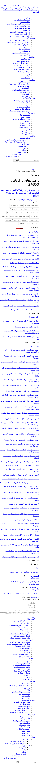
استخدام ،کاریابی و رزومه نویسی (18, 24)
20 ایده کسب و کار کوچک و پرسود (27, 520)
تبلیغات (32, 603)
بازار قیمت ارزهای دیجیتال (16, 140)
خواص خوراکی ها (24, 82)
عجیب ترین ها (25, 117)
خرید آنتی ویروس (34, 220)
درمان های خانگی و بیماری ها (19, 84)
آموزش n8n (20, 209)
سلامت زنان (26, 94)
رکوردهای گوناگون (23, 127)
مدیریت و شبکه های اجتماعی (20, 32)
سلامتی (32, 80)
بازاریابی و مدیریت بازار (22, 34)
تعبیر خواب (26, 51)
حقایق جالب (26, 129)
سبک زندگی (30, 38)
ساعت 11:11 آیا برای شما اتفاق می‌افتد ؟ (24, 263)
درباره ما (31, 605)
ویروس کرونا (25, 96)
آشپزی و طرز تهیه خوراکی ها (20, 40)
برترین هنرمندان (24, 123)
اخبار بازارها (26, 144)
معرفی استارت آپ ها (22, 26)
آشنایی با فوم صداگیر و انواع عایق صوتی (24, 572)
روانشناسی (26, 88)
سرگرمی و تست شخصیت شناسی (18, 42)
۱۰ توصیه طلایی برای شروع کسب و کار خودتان (22, 391)
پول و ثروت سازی (23, 67)
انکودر (36, 223)
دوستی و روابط (24, 47)
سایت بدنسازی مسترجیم (16, 205)
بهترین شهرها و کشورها (22, 100)
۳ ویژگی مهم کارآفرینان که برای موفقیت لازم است (20, 419)
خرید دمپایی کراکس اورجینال (13, 220)
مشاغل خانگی (25, 22)
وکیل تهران (25, 220)
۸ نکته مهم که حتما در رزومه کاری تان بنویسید (22, 465)
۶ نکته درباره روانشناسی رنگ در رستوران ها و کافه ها (20, 462)
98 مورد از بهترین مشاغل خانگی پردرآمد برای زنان (21, 306)
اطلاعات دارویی (24, 92)
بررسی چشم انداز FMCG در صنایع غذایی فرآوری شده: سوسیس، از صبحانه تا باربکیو (20, 193)
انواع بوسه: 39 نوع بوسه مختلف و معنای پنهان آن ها (21, 266)
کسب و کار (31, 18)
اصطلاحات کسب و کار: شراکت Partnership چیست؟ (20, 479)
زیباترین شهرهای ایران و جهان (19, 111)
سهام (24, 150)
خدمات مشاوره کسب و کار (31, 205)
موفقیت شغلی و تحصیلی (21, 63)
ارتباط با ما (31, 607)
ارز (25, 148)
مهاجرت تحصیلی (24, 105)
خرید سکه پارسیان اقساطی (26, 223)
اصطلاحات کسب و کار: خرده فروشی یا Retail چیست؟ (19, 483)
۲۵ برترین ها (26, 134)
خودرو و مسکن (20, 152)
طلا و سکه (22, 146)
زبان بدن (27, 73)
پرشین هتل (12, 209)
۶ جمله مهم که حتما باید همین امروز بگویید (24, 504)
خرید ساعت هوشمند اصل (31, 212)
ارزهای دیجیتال (25, 138)
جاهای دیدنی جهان (23, 107)
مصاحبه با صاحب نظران (21, 69)
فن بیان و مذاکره (24, 71)
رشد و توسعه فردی (23, 61)
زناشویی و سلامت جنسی (21, 53)
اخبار (37, 568)
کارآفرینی (26, 30)
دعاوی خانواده (4, 216)
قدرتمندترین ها (25, 121)
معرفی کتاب (25, 59)
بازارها (32, 136)
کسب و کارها (17, 154)
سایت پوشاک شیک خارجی (31, 209)
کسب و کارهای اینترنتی (22, 28)
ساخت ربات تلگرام (18, 212)
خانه (33, 15)
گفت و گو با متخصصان (22, 44)
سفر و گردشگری (28, 98)
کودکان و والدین (24, 55)
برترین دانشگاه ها (24, 125)
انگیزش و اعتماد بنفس (22, 65)
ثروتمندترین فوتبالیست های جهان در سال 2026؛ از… (20, 593)
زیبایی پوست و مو (24, 86)
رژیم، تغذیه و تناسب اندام (21, 90)
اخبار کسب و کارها (10, 156)
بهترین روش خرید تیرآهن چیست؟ (27, 327)
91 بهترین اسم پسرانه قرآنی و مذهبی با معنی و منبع (20, 259)
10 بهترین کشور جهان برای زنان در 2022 (25, 309)
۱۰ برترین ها (26, 131)
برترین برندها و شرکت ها (21, 119)
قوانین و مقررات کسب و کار (20, 36)
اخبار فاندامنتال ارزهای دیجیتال (15, 142)
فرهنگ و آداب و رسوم (22, 109)
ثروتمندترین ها (25, 115)
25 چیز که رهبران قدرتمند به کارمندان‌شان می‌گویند (20, 557)
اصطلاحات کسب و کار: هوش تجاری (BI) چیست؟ (21, 440)
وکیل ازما (9, 212)
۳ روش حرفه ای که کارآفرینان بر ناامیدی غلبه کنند (21, 475)
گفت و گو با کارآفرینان (22, 20)
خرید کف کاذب (34, 216)
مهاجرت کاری (25, 102)
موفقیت (32, 57)
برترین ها (31, 113)
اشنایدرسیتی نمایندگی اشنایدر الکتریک (19, 216)
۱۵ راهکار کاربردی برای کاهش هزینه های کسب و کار (20, 535)
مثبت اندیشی (25, 78)
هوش (28, 76)
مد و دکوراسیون (24, 49)
